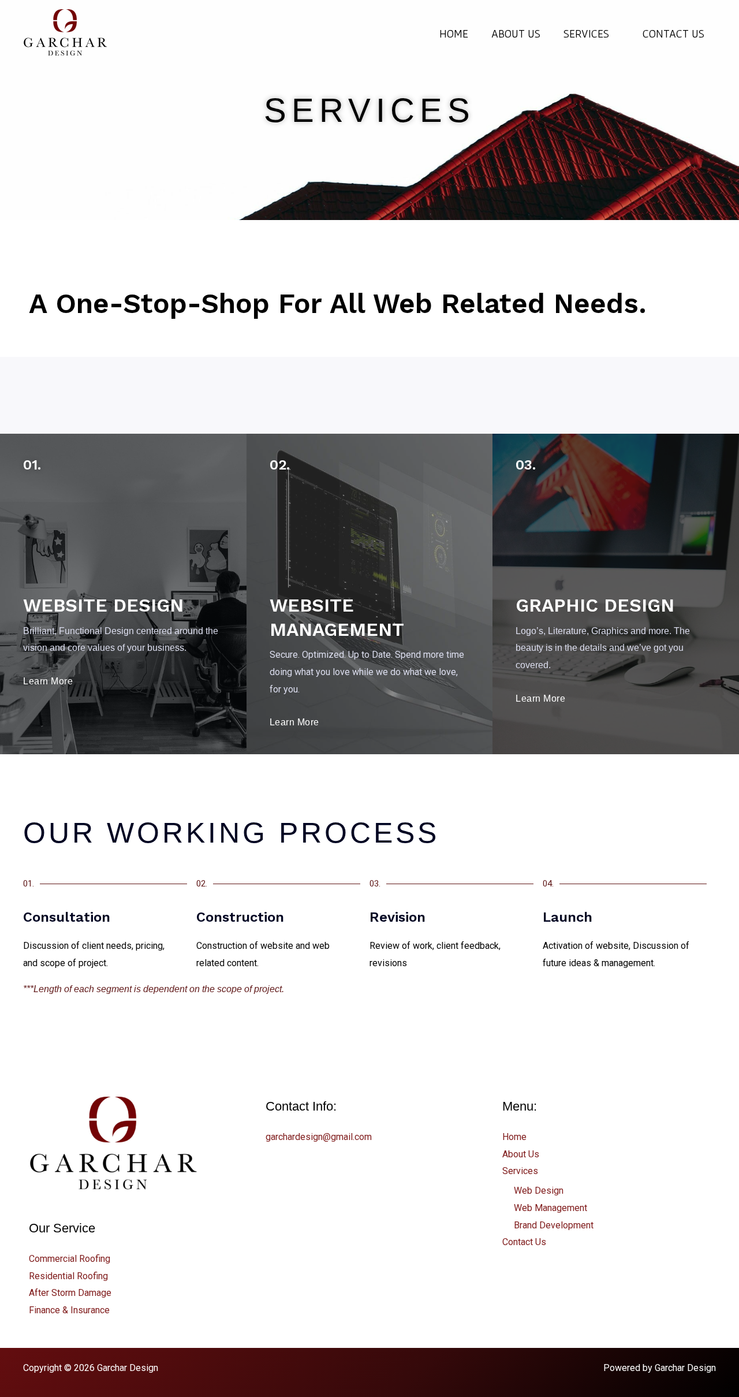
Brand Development (554, 1225)
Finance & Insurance (69, 1310)
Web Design (538, 1190)
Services (586, 33)
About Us (515, 33)
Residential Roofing (68, 1276)
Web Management (550, 1207)
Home (453, 33)
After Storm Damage (70, 1292)
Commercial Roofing (69, 1258)
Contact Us (673, 33)
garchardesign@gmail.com (319, 1136)
